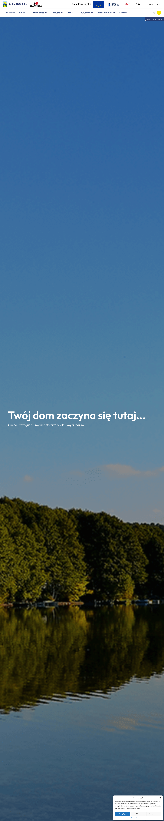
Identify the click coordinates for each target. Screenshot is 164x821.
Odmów (138, 814)
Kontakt (123, 12)
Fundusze (56, 12)
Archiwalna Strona (154, 19)
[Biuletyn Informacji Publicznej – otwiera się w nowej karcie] (127, 4)
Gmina (22, 12)
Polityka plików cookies (137, 818)
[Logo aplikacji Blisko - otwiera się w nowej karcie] (113, 4)
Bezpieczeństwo (104, 12)
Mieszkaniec (38, 12)
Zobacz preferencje (154, 814)
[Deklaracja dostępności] (154, 13)
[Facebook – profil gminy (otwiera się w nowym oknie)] (136, 4)
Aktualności (9, 12)
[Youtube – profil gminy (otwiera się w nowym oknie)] (139, 4)
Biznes (71, 12)
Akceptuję (122, 814)
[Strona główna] (15, 4)
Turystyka (85, 12)
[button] (160, 798)
